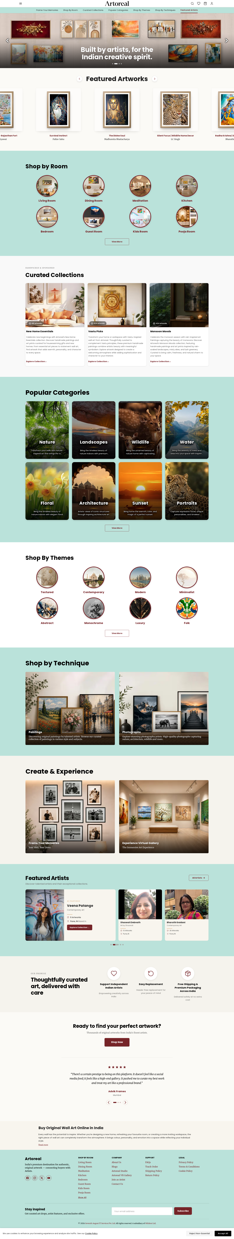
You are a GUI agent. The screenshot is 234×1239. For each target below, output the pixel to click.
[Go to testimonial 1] (114, 1102)
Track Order (151, 1166)
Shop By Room (70, 10)
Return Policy (152, 1175)
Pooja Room (84, 1192)
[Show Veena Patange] (113, 944)
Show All (82, 1197)
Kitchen (82, 1175)
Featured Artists (189, 10)
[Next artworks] (155, 79)
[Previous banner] (7, 40)
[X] (41, 1178)
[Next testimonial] (125, 1102)
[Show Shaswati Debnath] (116, 944)
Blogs (115, 1166)
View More (117, 241)
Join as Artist (118, 1179)
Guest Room (84, 1184)
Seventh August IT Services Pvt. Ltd (100, 1223)
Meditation (84, 1171)
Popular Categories (118, 10)
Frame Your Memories (47, 10)
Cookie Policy (185, 1171)
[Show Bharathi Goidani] (121, 944)
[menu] (20, 3)
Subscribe (183, 1211)
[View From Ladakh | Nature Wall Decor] (121, 109)
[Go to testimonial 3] (120, 1102)
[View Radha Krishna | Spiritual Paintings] (63, 109)
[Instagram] (34, 1178)
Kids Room (84, 1188)
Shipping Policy (153, 1171)
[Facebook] (27, 1178)
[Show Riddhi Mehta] (111, 944)
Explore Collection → (98, 927)
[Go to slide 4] (120, 63)
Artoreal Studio (119, 1171)
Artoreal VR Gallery (122, 1175)
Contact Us (117, 1184)
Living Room (85, 1162)
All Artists (198, 877)
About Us (116, 1162)
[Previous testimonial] (108, 1102)
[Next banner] (226, 40)
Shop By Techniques (165, 10)
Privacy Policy (186, 1162)
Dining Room (85, 1166)
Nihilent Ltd (150, 1223)
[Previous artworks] (79, 79)
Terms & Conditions (189, 1166)
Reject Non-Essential (199, 1233)
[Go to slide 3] (117, 63)
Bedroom (83, 1179)
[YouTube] (48, 1178)
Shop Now (117, 1042)
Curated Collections (93, 10)
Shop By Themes (141, 10)
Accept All (223, 1233)
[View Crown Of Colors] (180, 109)
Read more (43, 1145)
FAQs (148, 1162)
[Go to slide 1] (112, 63)
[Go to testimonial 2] (118, 1102)
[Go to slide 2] (114, 63)
